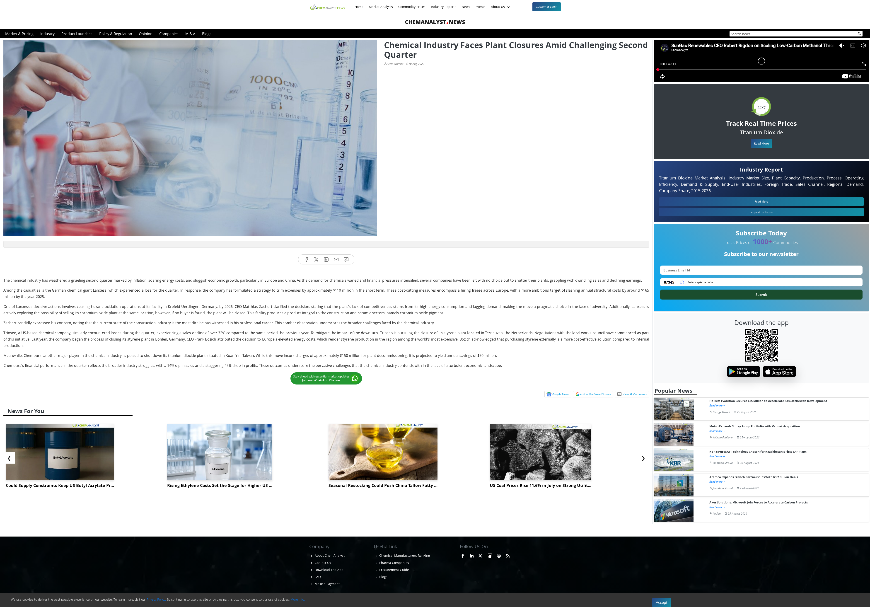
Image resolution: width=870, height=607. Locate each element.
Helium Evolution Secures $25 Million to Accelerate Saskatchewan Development (768, 401)
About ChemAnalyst (329, 555)
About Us (498, 4)
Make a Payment (327, 584)
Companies (169, 33)
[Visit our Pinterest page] (499, 554)
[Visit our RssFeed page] (508, 554)
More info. (297, 599)
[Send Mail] (336, 259)
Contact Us (322, 563)
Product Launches (76, 33)
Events (481, 4)
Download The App (328, 570)
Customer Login (546, 7)
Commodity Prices (411, 4)
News (466, 4)
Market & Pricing (19, 33)
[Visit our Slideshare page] (490, 554)
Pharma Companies (393, 563)
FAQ (317, 577)
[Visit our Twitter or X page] (480, 554)
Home (359, 4)
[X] (316, 259)
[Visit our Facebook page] (462, 554)
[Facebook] (306, 259)
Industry (47, 33)
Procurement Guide (393, 570)
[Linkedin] (326, 259)
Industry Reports (443, 4)
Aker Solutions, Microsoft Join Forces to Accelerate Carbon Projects (758, 502)
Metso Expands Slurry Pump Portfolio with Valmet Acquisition (754, 426)
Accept (661, 602)
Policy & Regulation (115, 33)
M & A (190, 33)
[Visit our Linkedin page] (471, 554)
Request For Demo (761, 212)
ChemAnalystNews (435, 22)
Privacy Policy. (156, 599)
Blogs (206, 33)
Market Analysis (381, 4)
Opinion (145, 33)
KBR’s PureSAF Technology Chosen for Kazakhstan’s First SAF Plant (758, 451)
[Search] (860, 33)
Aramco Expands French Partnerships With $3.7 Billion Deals (753, 477)
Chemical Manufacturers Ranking (404, 555)
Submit (761, 294)
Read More (761, 143)
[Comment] (346, 259)
